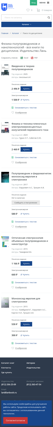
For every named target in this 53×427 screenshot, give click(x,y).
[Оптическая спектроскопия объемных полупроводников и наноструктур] (5, 241)
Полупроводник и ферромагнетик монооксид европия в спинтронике (31, 176)
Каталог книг (7, 363)
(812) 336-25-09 (8, 384)
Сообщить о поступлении (25, 202)
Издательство (33, 367)
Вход (34, 2)
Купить (26, 88)
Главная (4, 33)
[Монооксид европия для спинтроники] (5, 302)
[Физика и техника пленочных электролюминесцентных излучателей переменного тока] (5, 127)
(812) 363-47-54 (33, 384)
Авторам (30, 363)
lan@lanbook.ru (9, 392)
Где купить (6, 372)
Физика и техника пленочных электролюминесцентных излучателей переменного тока (30, 126)
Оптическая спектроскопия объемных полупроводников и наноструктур (30, 241)
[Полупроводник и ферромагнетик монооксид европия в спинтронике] (5, 177)
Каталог (15, 33)
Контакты (6, 367)
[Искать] (49, 17)
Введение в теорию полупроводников (23, 68)
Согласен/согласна (15, 420)
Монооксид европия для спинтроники (26, 300)
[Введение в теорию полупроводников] (5, 70)
